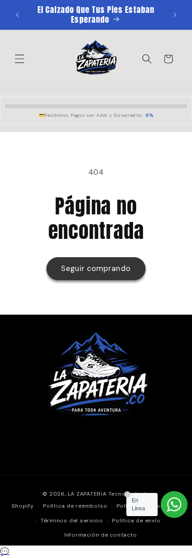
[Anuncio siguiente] (175, 15)
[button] (19, 59)
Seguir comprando (96, 268)
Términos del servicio (72, 520)
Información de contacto (100, 534)
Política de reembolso (75, 505)
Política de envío (136, 520)
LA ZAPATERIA (87, 493)
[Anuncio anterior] (17, 15)
